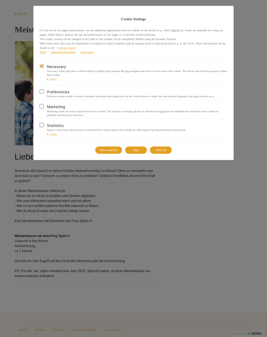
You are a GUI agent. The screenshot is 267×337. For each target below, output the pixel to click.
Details (53, 79)
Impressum (87, 52)
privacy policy (67, 47)
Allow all (160, 150)
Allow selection (108, 150)
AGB (43, 52)
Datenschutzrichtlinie (63, 52)
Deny (136, 150)
